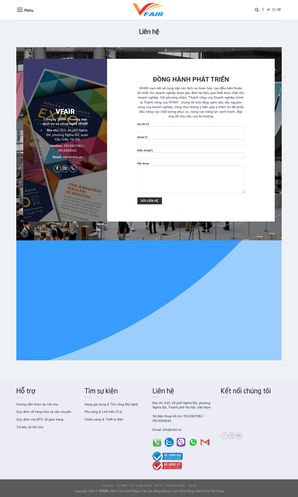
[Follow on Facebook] (263, 10)
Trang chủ (108, 485)
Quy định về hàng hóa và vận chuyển (43, 412)
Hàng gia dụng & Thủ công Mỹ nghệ (111, 404)
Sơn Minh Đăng (183, 491)
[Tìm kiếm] (257, 9)
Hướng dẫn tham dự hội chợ (37, 404)
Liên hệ (192, 485)
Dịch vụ (158, 485)
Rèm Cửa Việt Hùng (210, 491)
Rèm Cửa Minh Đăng (124, 491)
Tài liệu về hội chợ (29, 427)
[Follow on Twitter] (268, 10)
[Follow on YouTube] (279, 10)
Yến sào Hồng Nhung (155, 491)
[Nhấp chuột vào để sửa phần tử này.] (247, 10)
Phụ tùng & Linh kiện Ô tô (103, 412)
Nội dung (143, 163)
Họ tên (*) (143, 124)
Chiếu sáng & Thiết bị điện (104, 419)
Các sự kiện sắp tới (141, 485)
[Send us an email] (273, 10)
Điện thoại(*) (145, 150)
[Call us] (73, 168)
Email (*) (142, 137)
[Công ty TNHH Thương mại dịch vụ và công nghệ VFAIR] (149, 10)
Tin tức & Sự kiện (175, 485)
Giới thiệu (121, 485)
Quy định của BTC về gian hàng (39, 419)
